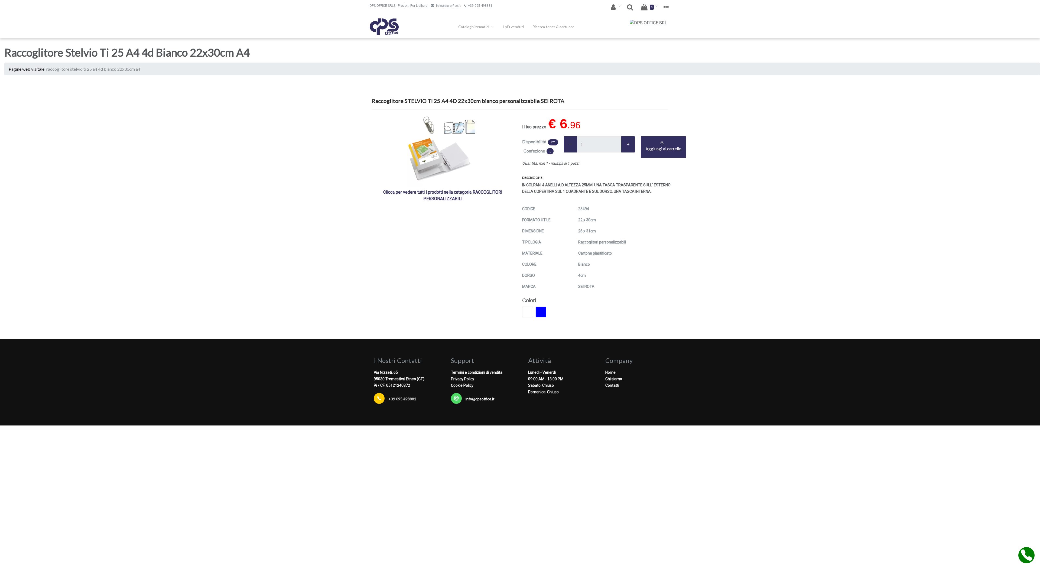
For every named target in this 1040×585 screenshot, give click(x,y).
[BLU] (540, 312)
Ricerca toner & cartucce (553, 26)
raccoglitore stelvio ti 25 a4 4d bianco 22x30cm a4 (93, 69)
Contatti (612, 385)
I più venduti (513, 26)
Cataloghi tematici (474, 26)
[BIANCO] (527, 312)
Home (610, 372)
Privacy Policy (462, 379)
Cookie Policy (462, 385)
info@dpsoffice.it (448, 6)
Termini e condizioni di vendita (476, 372)
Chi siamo (613, 379)
